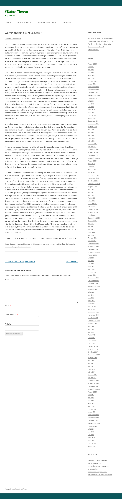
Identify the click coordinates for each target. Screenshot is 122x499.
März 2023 (91, 167)
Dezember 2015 (93, 415)
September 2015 (94, 423)
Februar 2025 (92, 115)
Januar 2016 (92, 412)
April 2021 (91, 232)
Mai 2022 (91, 195)
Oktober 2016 (93, 386)
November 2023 (93, 152)
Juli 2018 (91, 326)
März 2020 (91, 269)
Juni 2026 (91, 70)
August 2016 (92, 392)
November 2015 (93, 418)
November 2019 (93, 281)
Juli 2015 (91, 429)
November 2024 (93, 124)
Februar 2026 (92, 81)
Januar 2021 (92, 241)
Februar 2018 (92, 341)
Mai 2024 (91, 135)
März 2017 (91, 372)
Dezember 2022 (93, 175)
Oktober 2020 (93, 249)
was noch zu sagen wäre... (45, 244)
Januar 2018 (92, 343)
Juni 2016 (91, 398)
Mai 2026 (91, 72)
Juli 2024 (91, 129)
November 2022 (93, 178)
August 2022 (92, 187)
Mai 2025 (91, 107)
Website (8, 324)
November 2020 (93, 246)
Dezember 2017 (93, 346)
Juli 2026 (91, 67)
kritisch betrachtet (25, 23)
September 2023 (94, 158)
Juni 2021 (91, 226)
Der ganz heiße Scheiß (96, 47)
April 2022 (91, 198)
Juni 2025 (91, 104)
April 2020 (91, 266)
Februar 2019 (92, 306)
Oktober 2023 (93, 155)
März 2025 (91, 112)
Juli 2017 (91, 360)
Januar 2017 (92, 378)
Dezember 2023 (93, 149)
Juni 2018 (91, 329)
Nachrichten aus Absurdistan (98, 466)
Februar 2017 (92, 375)
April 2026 (91, 75)
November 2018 (93, 315)
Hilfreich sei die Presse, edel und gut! (20, 262)
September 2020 (94, 252)
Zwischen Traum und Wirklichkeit (100, 475)
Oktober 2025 (93, 92)
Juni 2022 (91, 192)
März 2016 (91, 406)
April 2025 (91, 109)
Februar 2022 (92, 204)
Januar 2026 (92, 84)
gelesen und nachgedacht (97, 460)
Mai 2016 (91, 400)
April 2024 (91, 138)
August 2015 (92, 426)
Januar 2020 (92, 275)
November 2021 (93, 212)
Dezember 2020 (93, 244)
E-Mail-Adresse (11, 315)
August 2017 (92, 358)
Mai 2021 (91, 229)
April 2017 (91, 369)
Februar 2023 (92, 169)
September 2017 (94, 355)
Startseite (8, 23)
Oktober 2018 (93, 318)
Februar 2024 (92, 144)
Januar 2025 (92, 118)
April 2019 (91, 301)
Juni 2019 (91, 295)
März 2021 (91, 235)
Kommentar (10, 279)
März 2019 (91, 303)
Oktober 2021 (93, 215)
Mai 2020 (91, 264)
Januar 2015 (92, 446)
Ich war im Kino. (93, 50)
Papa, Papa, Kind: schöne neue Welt (101, 41)
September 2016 (94, 389)
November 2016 (93, 383)
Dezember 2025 (93, 87)
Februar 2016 (92, 409)
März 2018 (91, 338)
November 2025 (93, 90)
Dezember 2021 (93, 209)
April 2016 (91, 403)
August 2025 (92, 98)
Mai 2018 (91, 332)
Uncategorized (93, 469)
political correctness (23, 247)
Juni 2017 (91, 363)
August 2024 (92, 127)
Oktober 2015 (93, 420)
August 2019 (92, 289)
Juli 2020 (91, 258)
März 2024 (91, 141)
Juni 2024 (91, 132)
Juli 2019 (91, 292)
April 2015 (91, 437)
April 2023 (91, 164)
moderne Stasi (10, 247)
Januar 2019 (92, 309)
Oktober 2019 (93, 283)
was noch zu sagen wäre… (48, 23)
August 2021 (92, 221)
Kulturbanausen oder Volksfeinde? (100, 38)
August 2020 (92, 255)
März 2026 (91, 78)
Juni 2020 (91, 261)
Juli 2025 (91, 101)
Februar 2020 (92, 272)
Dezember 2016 (93, 380)
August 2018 (92, 323)
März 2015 (91, 440)
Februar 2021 (92, 238)
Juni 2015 (91, 432)
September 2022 (94, 184)
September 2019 (94, 286)
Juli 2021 (91, 224)
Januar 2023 (92, 172)
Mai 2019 (91, 298)
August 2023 (92, 161)
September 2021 (94, 218)
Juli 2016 (91, 395)
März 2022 (91, 201)
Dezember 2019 (93, 278)
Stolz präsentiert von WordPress (16, 489)
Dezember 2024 (93, 121)
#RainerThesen (16, 11)
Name (8, 305)
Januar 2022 (92, 206)
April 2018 (91, 335)
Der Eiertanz (72, 262)
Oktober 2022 (93, 181)
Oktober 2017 (93, 352)
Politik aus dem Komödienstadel (99, 44)
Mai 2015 (91, 435)
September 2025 (94, 95)
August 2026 (92, 64)
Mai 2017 (91, 366)
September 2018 (94, 321)
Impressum (67, 23)
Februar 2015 (92, 443)
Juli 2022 (91, 189)
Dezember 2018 (93, 312)
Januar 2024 (92, 147)
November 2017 (93, 349)
